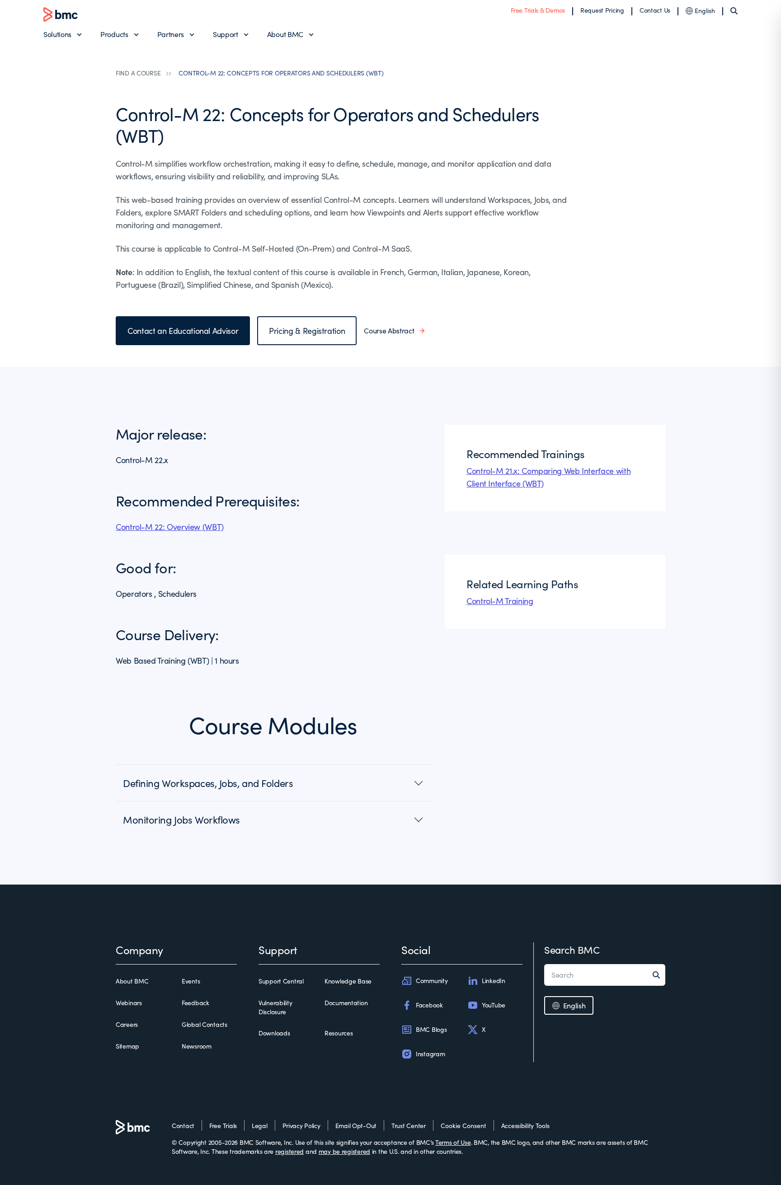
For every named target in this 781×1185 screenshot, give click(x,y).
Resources (339, 1033)
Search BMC (572, 949)
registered (289, 1151)
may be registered (344, 1151)
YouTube (493, 1005)
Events (191, 981)
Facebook (429, 1005)
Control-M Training (499, 600)
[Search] (734, 10)
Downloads (274, 1033)
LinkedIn (493, 980)
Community (431, 980)
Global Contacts (204, 1024)
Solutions (57, 34)
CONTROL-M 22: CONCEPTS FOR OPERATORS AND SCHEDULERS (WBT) (281, 73)
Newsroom (197, 1046)
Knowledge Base (348, 981)
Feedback (195, 1002)
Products (114, 34)
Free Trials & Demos (538, 10)
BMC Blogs (431, 1029)
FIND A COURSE (138, 73)
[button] (273, 783)
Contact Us (655, 10)
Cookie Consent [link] (463, 1125)
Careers (127, 1024)
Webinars (129, 1002)
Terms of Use (453, 1142)
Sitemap (127, 1046)
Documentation (346, 1002)
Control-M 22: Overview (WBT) (170, 526)
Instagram (430, 1053)
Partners (170, 34)
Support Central (281, 981)
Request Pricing (602, 10)
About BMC (285, 34)
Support (225, 34)
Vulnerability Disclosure (275, 1007)
